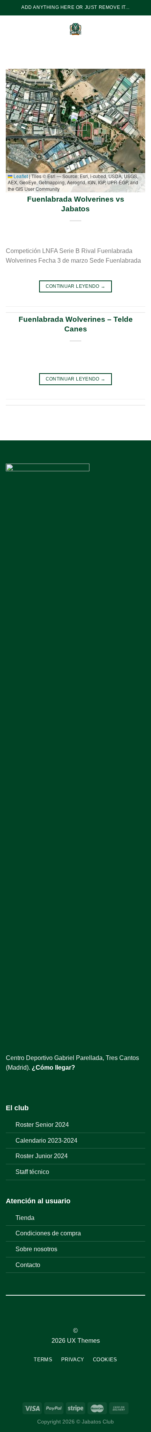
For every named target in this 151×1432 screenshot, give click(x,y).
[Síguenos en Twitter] (29, 1085)
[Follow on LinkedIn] (90, 1316)
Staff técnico (32, 1172)
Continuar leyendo (76, 286)
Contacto (27, 1265)
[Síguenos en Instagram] (20, 1085)
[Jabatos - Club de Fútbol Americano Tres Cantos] (75, 28)
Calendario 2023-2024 (46, 1140)
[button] (76, 123)
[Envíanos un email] (39, 1085)
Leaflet (20, 176)
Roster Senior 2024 (42, 1124)
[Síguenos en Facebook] (10, 1085)
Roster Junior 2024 (41, 1156)
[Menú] (10, 28)
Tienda (24, 1218)
